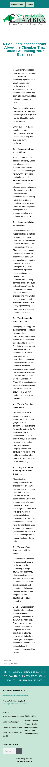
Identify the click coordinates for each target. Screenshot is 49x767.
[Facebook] (37, 4)
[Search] (19, 751)
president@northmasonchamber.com (15, 696)
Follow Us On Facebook (24, 761)
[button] (24, 32)
